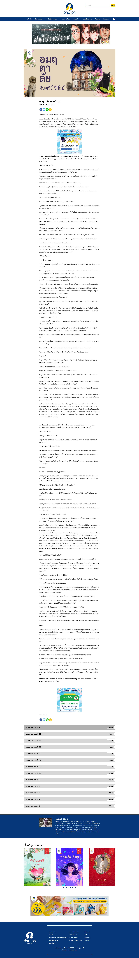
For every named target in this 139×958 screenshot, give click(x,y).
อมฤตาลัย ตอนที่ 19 (33, 773)
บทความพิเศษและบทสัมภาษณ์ (58, 938)
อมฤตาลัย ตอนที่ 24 (33, 740)
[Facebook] (40, 109)
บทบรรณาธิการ (73, 932)
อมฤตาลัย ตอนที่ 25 (33, 734)
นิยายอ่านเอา (39, 19)
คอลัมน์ (75, 19)
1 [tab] (63, 887)
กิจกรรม (97, 19)
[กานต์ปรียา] (37, 867)
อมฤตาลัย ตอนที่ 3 (33, 792)
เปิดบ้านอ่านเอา (52, 19)
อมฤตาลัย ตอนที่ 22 (33, 753)
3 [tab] (68, 887)
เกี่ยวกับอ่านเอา (73, 938)
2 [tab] (66, 887)
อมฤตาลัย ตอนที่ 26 (33, 727)
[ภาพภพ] (102, 867)
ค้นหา (113, 5)
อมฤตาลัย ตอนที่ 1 (33, 806)
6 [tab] (75, 887)
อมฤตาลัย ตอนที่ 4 (33, 786)
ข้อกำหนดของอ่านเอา (75, 940)
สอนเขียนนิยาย (87, 19)
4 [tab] (70, 887)
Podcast (87, 938)
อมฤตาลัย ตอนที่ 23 (33, 747)
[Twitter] (44, 109)
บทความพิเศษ (66, 19)
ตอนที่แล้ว (43, 715)
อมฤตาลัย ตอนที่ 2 (33, 799)
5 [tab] (72, 887)
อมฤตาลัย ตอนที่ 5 (33, 779)
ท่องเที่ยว (51, 943)
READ (111, 727)
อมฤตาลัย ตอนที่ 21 (33, 760)
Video (86, 935)
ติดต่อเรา (106, 19)
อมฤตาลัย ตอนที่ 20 (33, 766)
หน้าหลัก (29, 19)
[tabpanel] (37, 867)
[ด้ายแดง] (70, 867)
